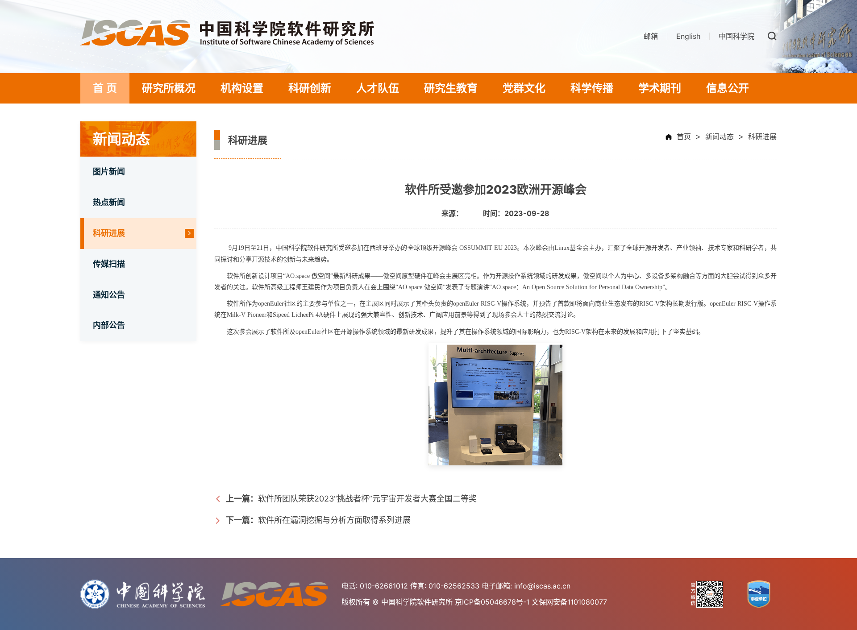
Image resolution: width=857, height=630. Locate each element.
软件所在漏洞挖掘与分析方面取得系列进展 (318, 520)
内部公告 (109, 325)
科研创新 (309, 88)
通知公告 (109, 294)
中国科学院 (736, 36)
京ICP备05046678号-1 (492, 601)
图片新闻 (109, 171)
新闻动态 (719, 136)
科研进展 (109, 233)
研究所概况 (169, 88)
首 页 (105, 88)
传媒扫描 (109, 264)
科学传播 (591, 88)
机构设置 (241, 88)
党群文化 (524, 88)
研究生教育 (451, 88)
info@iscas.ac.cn (542, 585)
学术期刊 (659, 88)
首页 (684, 136)
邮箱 (651, 36)
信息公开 (727, 88)
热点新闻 (109, 202)
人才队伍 (377, 88)
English (688, 36)
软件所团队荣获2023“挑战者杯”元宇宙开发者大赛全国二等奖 (351, 498)
